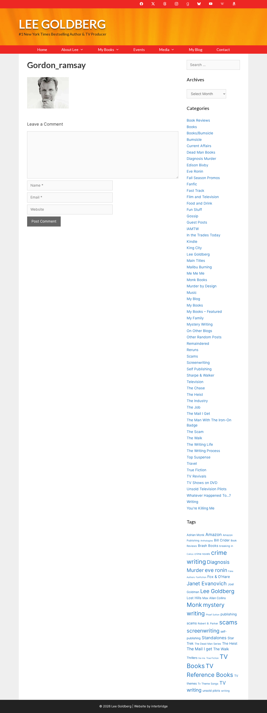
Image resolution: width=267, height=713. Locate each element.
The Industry (197, 401)
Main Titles (196, 260)
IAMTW (193, 229)
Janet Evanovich (207, 583)
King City (194, 248)
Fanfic (192, 184)
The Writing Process (203, 451)
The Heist (195, 394)
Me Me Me (195, 273)
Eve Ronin (195, 171)
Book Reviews (198, 120)
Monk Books (197, 280)
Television (195, 382)
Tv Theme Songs (208, 683)
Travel (192, 463)
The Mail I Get (198, 413)
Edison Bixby (197, 165)
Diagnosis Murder (201, 159)
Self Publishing (199, 369)
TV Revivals (196, 476)
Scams (192, 356)
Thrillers (192, 658)
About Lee (69, 49)
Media (164, 49)
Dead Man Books (201, 152)
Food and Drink (199, 203)
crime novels (202, 553)
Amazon (213, 534)
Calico (190, 554)
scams (228, 622)
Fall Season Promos (203, 178)
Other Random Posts (204, 337)
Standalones (214, 637)
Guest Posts (197, 222)
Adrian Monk (195, 535)
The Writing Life (200, 444)
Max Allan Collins (214, 598)
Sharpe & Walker (200, 375)
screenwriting (203, 631)
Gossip (192, 216)
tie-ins (201, 658)
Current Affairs (199, 146)
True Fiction (196, 470)
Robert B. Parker (208, 623)
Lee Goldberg (62, 24)
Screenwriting (198, 362)
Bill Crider (222, 540)
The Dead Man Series (208, 643)
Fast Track (195, 190)
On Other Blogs (199, 331)
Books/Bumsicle (200, 133)
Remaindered (198, 343)
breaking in (226, 545)
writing (225, 690)
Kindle (192, 241)
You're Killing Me (200, 508)
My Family (195, 318)
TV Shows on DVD (202, 483)
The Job (193, 407)
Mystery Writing (200, 324)
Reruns (192, 350)
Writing (192, 502)
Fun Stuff (194, 210)
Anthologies (206, 540)
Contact (223, 49)
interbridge (159, 706)
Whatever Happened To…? (209, 495)
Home (42, 49)
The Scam (195, 432)
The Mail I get (199, 649)
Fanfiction (201, 577)
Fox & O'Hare (218, 576)
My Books (106, 49)
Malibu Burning (199, 267)
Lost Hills (194, 598)
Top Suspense (198, 457)
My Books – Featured (204, 311)
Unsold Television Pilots (207, 489)
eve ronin (216, 570)
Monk (194, 604)
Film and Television (203, 197)
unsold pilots (211, 690)
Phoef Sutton (212, 614)
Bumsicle (194, 140)
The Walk (194, 438)
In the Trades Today (203, 235)
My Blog (195, 49)
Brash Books (208, 546)
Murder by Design (202, 286)
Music (191, 292)
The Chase (196, 388)
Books (192, 127)
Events (139, 49)
